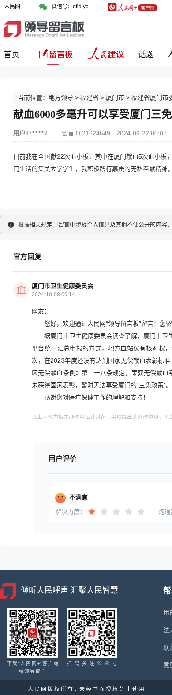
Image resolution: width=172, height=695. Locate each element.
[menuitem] (13, 57)
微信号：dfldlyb (70, 7)
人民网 (12, 7)
